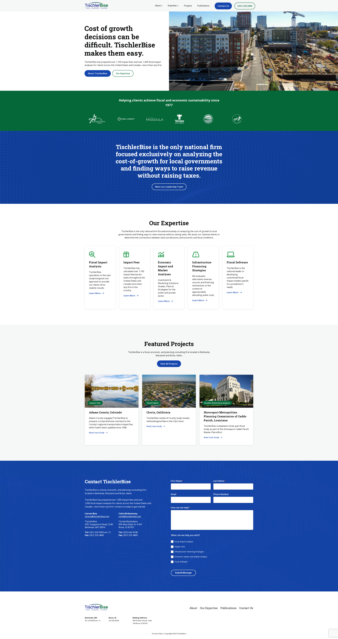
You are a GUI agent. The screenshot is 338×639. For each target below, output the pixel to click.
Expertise (172, 5)
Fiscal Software (181, 561)
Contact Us (223, 5)
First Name (177, 480)
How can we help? (180, 507)
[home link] (96, 607)
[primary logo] (95, 5)
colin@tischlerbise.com (130, 516)
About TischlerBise (97, 73)
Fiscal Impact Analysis (184, 541)
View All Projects (169, 363)
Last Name (219, 480)
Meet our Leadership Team (169, 186)
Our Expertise (123, 73)
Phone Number (221, 494)
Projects (188, 5)
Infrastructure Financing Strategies (189, 551)
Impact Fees (180, 546)
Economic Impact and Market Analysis (191, 556)
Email (174, 494)
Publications (203, 5)
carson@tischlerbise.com (97, 516)
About (158, 5)
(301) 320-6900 (244, 5)
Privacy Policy (157, 633)
